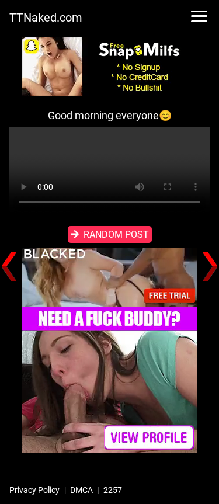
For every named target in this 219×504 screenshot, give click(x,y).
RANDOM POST (116, 234)
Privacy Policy (34, 490)
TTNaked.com (45, 18)
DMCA (81, 490)
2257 (112, 490)
